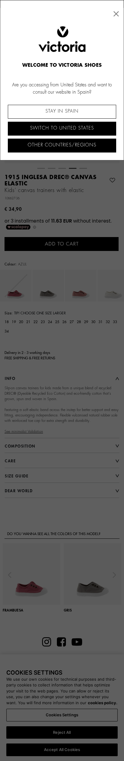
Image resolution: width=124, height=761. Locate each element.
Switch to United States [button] (62, 128)
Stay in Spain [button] (62, 111)
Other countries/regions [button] (62, 145)
